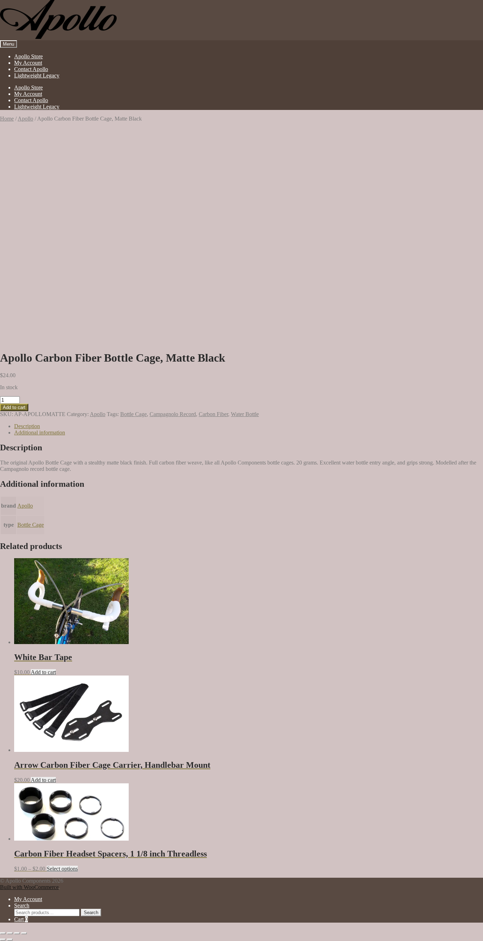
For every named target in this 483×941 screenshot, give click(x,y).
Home (7, 119)
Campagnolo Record (173, 414)
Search (21, 905)
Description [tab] (27, 426)
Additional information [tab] (39, 432)
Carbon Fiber (213, 414)
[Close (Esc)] (24, 933)
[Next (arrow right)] (10, 940)
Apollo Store (28, 56)
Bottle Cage (133, 414)
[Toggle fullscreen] (10, 933)
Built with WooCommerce (29, 887)
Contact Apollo (31, 69)
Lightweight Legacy (36, 75)
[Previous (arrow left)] (3, 940)
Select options (62, 869)
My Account (28, 63)
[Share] (17, 933)
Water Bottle (245, 414)
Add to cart (14, 407)
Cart (21, 919)
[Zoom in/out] (3, 933)
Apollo (25, 119)
